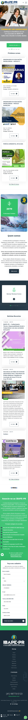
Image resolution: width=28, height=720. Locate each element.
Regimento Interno (14, 684)
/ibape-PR (5, 716)
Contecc (5, 434)
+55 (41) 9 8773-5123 (15, 554)
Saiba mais (13, 271)
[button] (10, 305)
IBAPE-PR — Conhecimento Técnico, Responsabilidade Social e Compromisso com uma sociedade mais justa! (13, 327)
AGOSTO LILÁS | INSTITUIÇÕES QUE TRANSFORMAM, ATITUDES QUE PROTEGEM (14, 349)
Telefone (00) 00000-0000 (7, 598)
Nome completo (5, 571)
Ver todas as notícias (14, 479)
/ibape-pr (18, 714)
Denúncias (14, 661)
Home (14, 652)
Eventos (14, 654)
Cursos (14, 659)
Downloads (14, 665)
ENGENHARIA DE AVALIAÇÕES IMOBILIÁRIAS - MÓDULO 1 (12, 60)
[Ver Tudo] (14, 299)
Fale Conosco (14, 667)
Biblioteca (14, 663)
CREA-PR (5, 398)
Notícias (14, 657)
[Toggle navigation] (26, 3)
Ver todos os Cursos (14, 184)
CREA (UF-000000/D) (6, 585)
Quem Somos (14, 675)
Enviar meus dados (8, 620)
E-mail (3, 591)
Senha (3, 605)
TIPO (3, 578)
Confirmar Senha (6, 612)
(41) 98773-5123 (14, 693)
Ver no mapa (15, 704)
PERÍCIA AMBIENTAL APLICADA (13, 144)
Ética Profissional (14, 682)
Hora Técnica (14, 686)
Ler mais (13, 93)
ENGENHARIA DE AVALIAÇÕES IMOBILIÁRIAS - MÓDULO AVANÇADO (12, 103)
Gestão (14, 678)
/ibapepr (4, 714)
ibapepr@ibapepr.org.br (16, 556)
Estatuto (14, 680)
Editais (14, 688)
